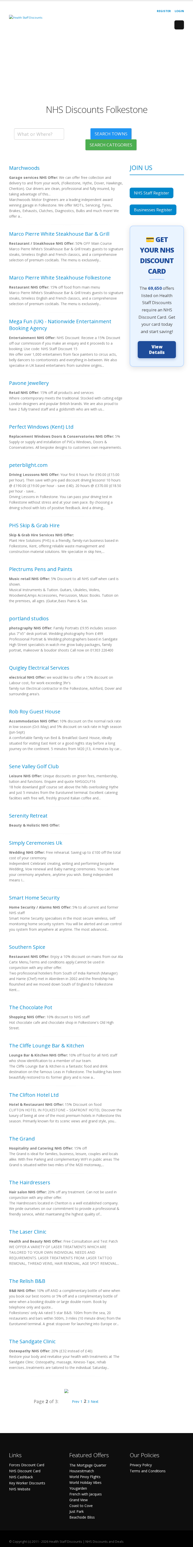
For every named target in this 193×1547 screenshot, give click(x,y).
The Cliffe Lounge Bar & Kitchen (46, 1045)
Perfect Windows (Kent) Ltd (41, 426)
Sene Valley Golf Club (34, 766)
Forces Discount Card (26, 1464)
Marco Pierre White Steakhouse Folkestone (60, 277)
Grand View (78, 1499)
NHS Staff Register (151, 193)
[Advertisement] (96, 69)
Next (95, 1401)
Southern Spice (27, 947)
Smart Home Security (34, 897)
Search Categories (111, 145)
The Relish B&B (27, 1281)
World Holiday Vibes (85, 1482)
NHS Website (19, 1489)
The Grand (22, 1138)
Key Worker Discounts (27, 1483)
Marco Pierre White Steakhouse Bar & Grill (59, 233)
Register (164, 11)
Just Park (76, 1511)
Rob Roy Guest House (34, 711)
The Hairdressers (29, 1182)
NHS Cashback (21, 1477)
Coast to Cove (81, 1505)
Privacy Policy (141, 1464)
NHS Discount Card (24, 1471)
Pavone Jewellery (29, 383)
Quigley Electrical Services (39, 667)
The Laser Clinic (27, 1231)
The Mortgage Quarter (87, 1465)
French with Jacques (85, 1494)
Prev (75, 1401)
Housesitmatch (81, 1471)
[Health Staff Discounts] (25, 17)
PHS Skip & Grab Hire (34, 525)
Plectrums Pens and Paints (40, 569)
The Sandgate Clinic (32, 1341)
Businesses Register (153, 210)
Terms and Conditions (148, 1471)
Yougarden (78, 1488)
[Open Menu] (179, 24)
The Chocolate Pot (30, 1007)
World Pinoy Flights (85, 1476)
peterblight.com (28, 465)
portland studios (29, 618)
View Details (157, 349)
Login (179, 11)
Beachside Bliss (82, 1517)
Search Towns (111, 134)
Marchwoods (24, 168)
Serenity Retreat (28, 815)
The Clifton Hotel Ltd (34, 1094)
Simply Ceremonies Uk (35, 842)
